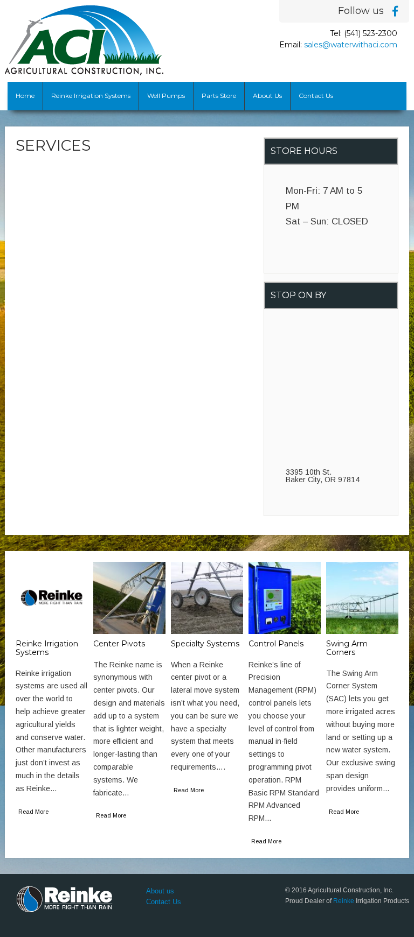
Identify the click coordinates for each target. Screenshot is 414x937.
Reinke (343, 901)
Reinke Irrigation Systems (90, 95)
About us (160, 891)
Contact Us (316, 95)
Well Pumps (166, 95)
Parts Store (219, 95)
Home (25, 95)
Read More (33, 811)
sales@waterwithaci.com (350, 45)
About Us (267, 95)
